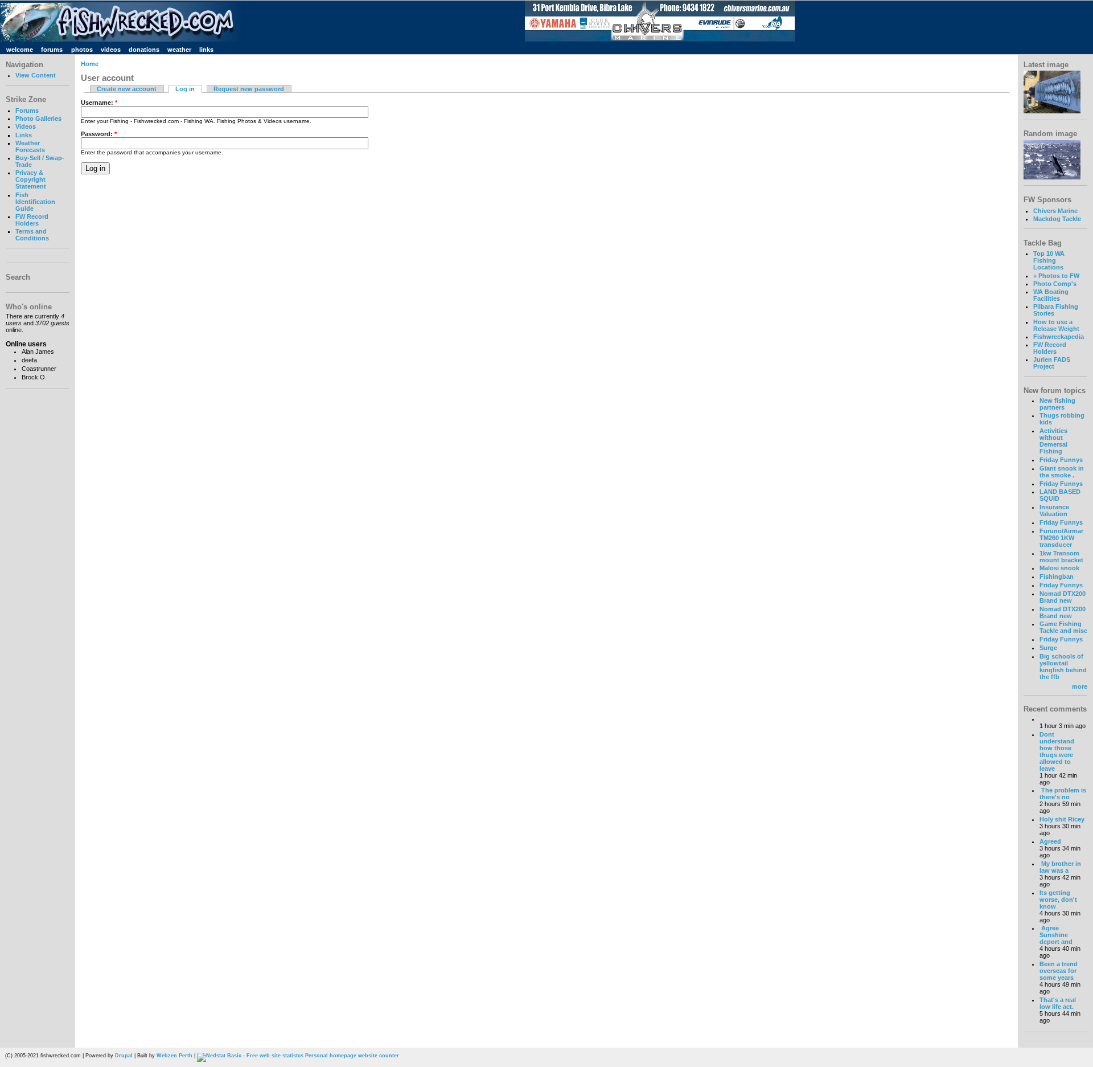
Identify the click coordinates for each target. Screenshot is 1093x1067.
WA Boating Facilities (1051, 295)
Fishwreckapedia (1058, 336)
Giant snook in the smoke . (1061, 472)
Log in (185, 88)
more (1079, 686)
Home (89, 63)
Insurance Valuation (1054, 510)
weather (179, 49)
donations (144, 49)
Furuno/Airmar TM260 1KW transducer (1061, 538)
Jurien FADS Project (1051, 363)
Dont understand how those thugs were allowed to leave (1056, 751)
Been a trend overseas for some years (1058, 970)
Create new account (127, 88)
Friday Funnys (1061, 459)
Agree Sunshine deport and (1056, 935)
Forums (27, 110)
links (206, 49)
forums (52, 49)
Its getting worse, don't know (1058, 899)
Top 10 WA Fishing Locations (1049, 260)
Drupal (124, 1055)
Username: (99, 102)
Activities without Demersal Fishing (1053, 441)
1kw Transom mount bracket (1061, 556)
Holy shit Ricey (1061, 819)
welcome (19, 49)
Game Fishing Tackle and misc (1063, 627)
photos (82, 49)
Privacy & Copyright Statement (30, 179)
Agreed (1050, 841)
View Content (35, 75)
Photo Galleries (38, 118)
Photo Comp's (1054, 283)
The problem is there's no (1062, 793)
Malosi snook (1059, 568)
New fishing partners (1057, 404)
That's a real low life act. (1057, 1003)
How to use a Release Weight (1056, 325)
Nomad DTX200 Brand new (1062, 597)
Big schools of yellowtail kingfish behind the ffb (1063, 666)
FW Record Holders (31, 220)
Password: (99, 133)
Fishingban (1056, 576)
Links (23, 135)
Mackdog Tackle (1057, 218)
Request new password (248, 88)
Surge (1048, 647)
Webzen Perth (174, 1055)
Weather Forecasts (30, 146)
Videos (25, 126)
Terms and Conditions (32, 235)
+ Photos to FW (1056, 275)
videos (111, 49)
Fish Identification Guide (35, 201)
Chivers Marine (1055, 210)
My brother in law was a (1060, 867)
